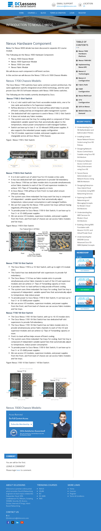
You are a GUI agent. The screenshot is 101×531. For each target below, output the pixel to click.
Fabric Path (83, 84)
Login (72, 13)
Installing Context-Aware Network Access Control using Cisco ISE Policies (85, 140)
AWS (40, 498)
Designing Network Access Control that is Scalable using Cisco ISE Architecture (86, 152)
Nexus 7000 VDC (85, 60)
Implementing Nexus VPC (84, 65)
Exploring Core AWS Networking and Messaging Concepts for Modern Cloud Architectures (85, 203)
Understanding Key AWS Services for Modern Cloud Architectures (84, 216)
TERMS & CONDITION (58, 13)
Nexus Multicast (85, 95)
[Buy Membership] (39, 425)
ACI (40, 493)
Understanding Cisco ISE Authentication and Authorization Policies (85, 130)
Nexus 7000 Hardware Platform (83, 53)
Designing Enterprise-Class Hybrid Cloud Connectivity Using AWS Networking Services (86, 189)
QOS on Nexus (84, 106)
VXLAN (41, 491)
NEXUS (41, 488)
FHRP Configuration (84, 90)
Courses (73, 491)
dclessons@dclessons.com (66, 6)
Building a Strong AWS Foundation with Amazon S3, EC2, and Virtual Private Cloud (85, 228)
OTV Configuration (84, 101)
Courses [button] (31, 13)
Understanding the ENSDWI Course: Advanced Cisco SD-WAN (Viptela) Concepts (86, 240)
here (18, 470)
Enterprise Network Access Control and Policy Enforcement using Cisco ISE (84, 165)
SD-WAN (42, 496)
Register (82, 13)
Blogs (43, 13)
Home (21, 13)
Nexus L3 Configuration (84, 79)
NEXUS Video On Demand (85, 112)
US (84, 6)
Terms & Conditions (77, 496)
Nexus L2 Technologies (84, 72)
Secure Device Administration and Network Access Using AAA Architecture (85, 177)
